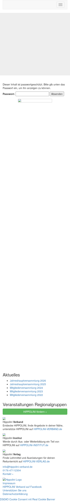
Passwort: (9, 94)
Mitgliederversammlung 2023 (26, 391)
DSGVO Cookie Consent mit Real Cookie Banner (27, 499)
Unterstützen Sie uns (14, 490)
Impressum (9, 483)
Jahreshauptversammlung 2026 (28, 380)
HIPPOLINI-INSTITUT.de (34, 445)
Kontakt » (8, 474)
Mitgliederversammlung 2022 (26, 395)
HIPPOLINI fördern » (35, 411)
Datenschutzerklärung (15, 494)
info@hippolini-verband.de (17, 466)
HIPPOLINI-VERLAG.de (36, 461)
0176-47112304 (12, 470)
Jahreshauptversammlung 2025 (28, 384)
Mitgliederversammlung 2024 (26, 387)
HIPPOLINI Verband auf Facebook (22, 486)
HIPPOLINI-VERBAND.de (48, 429)
